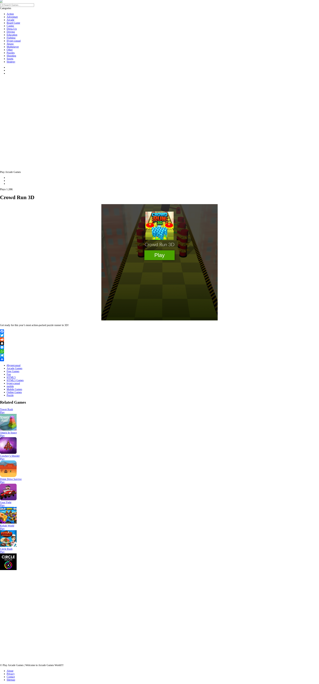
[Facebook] (159, 331)
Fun (9, 374)
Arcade (10, 19)
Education (12, 34)
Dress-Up (12, 28)
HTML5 (11, 377)
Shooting (11, 55)
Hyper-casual (14, 40)
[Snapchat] (159, 343)
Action (10, 13)
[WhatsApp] (159, 351)
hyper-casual (13, 383)
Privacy (11, 673)
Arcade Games (14, 368)
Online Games (14, 392)
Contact (11, 676)
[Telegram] (159, 355)
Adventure (12, 16)
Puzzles (11, 52)
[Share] (159, 359)
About (10, 670)
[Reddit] (159, 339)
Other (10, 49)
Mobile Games (14, 389)
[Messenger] (159, 347)
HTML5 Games (15, 380)
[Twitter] (159, 335)
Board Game (13, 22)
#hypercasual (13, 365)
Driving (11, 31)
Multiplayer (13, 46)
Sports (10, 58)
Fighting (11, 37)
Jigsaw (10, 43)
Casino (10, 25)
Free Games (13, 371)
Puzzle (10, 395)
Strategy (11, 61)
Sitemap (11, 679)
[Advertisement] (99, 101)
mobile (10, 386)
